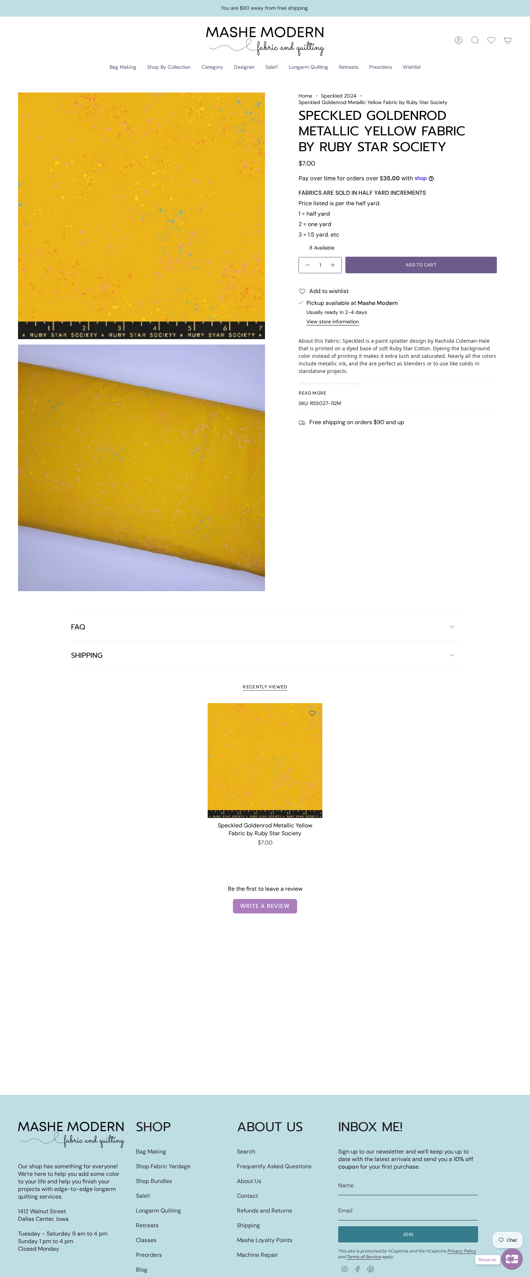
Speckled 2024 (339, 96)
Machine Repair (257, 1255)
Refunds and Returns (264, 1210)
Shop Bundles (154, 1181)
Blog (141, 1269)
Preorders (149, 1255)
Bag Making (151, 1151)
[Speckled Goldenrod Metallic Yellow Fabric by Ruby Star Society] (265, 760)
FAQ (78, 626)
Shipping (86, 655)
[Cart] (507, 40)
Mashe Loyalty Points (264, 1240)
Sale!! (143, 1196)
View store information (332, 321)
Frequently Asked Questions (274, 1166)
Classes (146, 1240)
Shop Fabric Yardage (163, 1166)
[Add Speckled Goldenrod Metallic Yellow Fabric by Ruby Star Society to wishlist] (312, 713)
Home (305, 96)
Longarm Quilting (158, 1210)
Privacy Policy (461, 1251)
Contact (247, 1196)
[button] (123, 67)
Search (246, 1151)
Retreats (147, 1225)
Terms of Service (364, 1257)
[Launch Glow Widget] (512, 1259)
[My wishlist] (491, 40)
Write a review (265, 906)
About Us (249, 1181)
